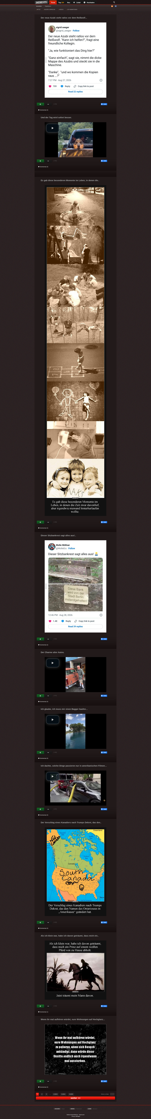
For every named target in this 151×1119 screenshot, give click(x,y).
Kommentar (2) (44, 645)
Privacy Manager (76, 1116)
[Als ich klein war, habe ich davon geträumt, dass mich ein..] (75, 1001)
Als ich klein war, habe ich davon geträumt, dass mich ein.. (70, 936)
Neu (68, 2)
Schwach (48, 104)
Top (61, 2)
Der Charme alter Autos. (52, 652)
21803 (55, 1094)
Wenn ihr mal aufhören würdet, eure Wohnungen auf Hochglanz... (73, 1019)
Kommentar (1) (44, 1012)
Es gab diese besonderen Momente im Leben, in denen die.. (70, 180)
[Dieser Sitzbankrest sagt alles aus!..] (75, 634)
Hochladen (91, 2)
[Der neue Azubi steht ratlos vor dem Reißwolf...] (75, 99)
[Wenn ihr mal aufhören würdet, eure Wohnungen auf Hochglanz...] (75, 1076)
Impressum (81, 1114)
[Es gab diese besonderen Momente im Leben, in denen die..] (75, 517)
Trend (53, 2)
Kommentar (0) (44, 110)
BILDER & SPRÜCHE (49, 9)
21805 (71, 1094)
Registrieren (48, 6)
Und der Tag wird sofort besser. (56, 117)
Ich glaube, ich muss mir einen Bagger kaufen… (64, 709)
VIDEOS (61, 9)
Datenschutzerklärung (72, 1114)
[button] (52, 128)
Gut (40, 104)
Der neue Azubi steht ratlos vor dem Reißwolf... (64, 18)
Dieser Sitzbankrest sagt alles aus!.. (58, 535)
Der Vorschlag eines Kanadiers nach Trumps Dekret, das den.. (71, 822)
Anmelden (39, 6)
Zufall (78, 2)
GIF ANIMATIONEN (72, 9)
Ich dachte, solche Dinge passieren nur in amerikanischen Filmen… (74, 766)
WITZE (38, 9)
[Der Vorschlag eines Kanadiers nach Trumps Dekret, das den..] (75, 918)
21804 (63, 1094)
